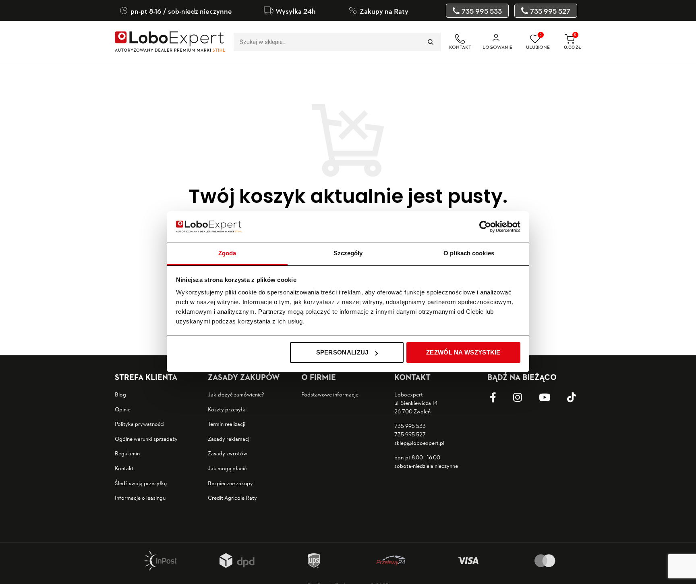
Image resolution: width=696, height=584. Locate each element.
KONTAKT (460, 47)
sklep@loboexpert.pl (419, 442)
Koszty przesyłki (227, 409)
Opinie (122, 409)
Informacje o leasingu (140, 497)
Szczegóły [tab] (348, 253)
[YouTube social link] (550, 397)
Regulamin (127, 453)
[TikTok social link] (577, 397)
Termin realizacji (226, 424)
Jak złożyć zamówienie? (236, 394)
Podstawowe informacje (329, 394)
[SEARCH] (430, 42)
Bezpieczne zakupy (230, 483)
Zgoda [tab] (227, 253)
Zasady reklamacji (229, 438)
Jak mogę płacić (227, 468)
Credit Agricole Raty (232, 497)
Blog (120, 394)
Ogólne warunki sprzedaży (146, 438)
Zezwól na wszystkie (463, 352)
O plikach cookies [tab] (468, 253)
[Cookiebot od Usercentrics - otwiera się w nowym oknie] (485, 227)
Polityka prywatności (139, 424)
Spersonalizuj (342, 352)
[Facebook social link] (499, 397)
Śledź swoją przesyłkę (141, 483)
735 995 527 (410, 434)
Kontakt (124, 468)
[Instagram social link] (523, 397)
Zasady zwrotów (227, 453)
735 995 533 (410, 426)
